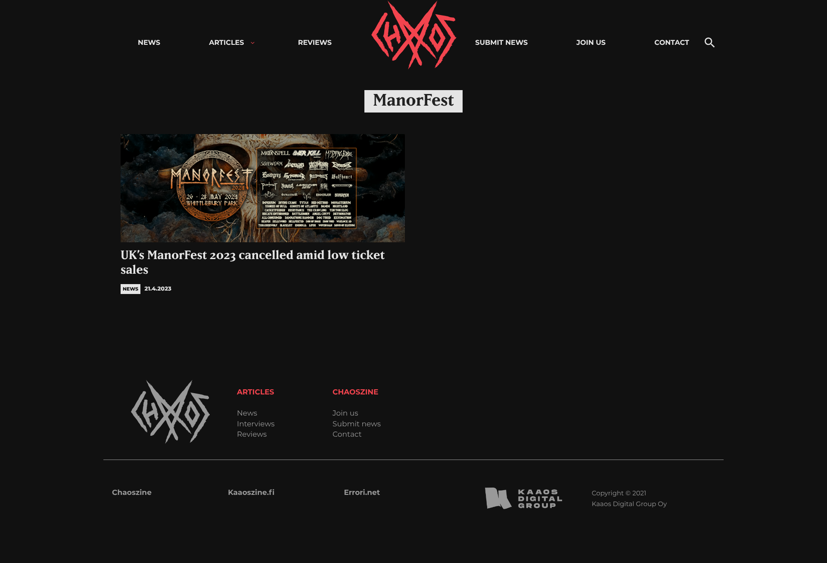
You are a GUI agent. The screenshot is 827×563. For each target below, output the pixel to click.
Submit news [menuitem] (501, 43)
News (247, 414)
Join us (345, 414)
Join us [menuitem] (591, 43)
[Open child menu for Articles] (253, 43)
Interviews (256, 424)
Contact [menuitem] (671, 43)
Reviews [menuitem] (315, 43)
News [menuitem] (149, 43)
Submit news (357, 424)
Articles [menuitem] (226, 43)
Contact (347, 435)
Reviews (252, 435)
